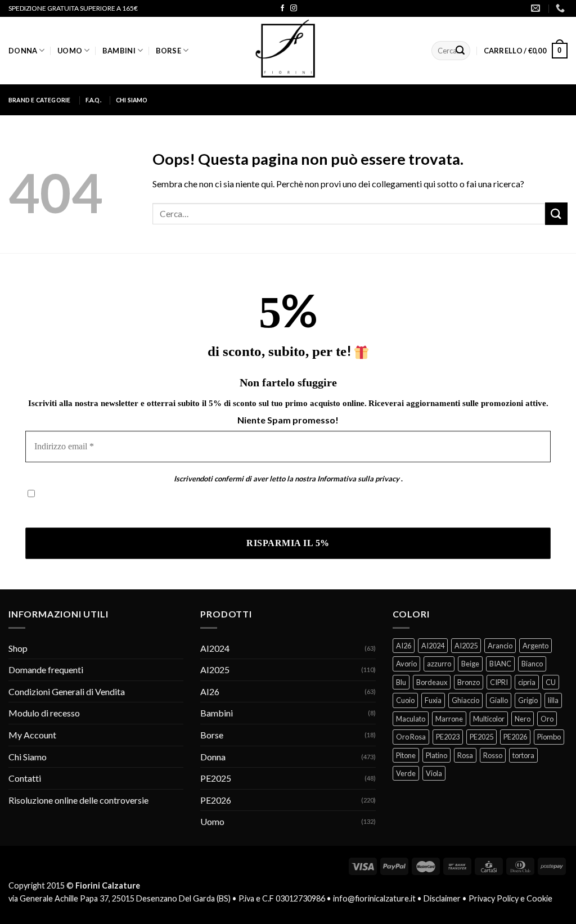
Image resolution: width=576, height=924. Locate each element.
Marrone (449, 718)
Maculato (410, 718)
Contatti (24, 778)
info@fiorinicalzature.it (374, 898)
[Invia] (460, 50)
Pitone (406, 755)
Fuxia (433, 700)
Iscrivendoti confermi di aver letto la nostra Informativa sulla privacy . (159, 511)
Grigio (528, 700)
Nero (522, 718)
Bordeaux (431, 682)
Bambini (119, 50)
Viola (434, 773)
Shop (18, 648)
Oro (547, 718)
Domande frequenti (45, 669)
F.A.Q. (93, 100)
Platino (436, 755)
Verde (406, 773)
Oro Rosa (411, 736)
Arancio (500, 645)
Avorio (406, 663)
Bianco (532, 663)
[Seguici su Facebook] (282, 8)
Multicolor (489, 718)
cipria (527, 682)
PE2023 (448, 736)
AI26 (209, 691)
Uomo (69, 50)
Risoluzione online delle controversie (78, 800)
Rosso (492, 755)
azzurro (439, 663)
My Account (32, 734)
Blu (401, 682)
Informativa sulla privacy (358, 478)
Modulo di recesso (44, 712)
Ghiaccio (465, 700)
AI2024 (215, 648)
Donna (22, 50)
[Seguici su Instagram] (293, 8)
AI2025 (215, 669)
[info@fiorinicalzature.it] (537, 8)
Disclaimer (442, 898)
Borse (168, 50)
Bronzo (468, 682)
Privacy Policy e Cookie (510, 898)
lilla (553, 700)
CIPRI (499, 682)
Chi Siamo (132, 100)
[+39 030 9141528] (562, 8)
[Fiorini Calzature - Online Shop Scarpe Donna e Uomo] (288, 50)
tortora (523, 755)
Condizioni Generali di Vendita (66, 691)
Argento (535, 645)
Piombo (549, 736)
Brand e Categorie (39, 100)
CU (551, 682)
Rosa (465, 755)
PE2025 (215, 778)
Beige (470, 663)
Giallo (498, 700)
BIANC (500, 663)
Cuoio (405, 700)
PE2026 (215, 800)
